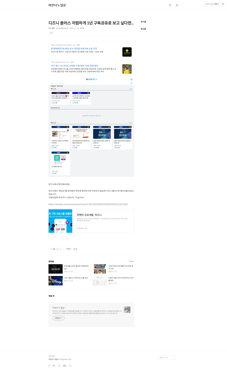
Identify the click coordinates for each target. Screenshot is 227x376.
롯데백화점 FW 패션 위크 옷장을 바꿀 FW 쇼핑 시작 (74, 48)
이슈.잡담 (51, 28)
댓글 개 (51, 295)
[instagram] (59, 365)
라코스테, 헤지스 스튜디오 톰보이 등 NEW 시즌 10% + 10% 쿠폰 (77, 51)
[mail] (70, 365)
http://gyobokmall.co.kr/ (60, 62)
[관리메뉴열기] (223, 4)
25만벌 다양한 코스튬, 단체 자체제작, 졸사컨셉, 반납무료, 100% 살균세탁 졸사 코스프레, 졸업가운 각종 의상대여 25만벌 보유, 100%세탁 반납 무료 (83, 70)
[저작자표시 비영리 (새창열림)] (75, 249)
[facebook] (49, 365)
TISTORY (51, 356)
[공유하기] (57, 249)
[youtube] (64, 365)
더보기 (131, 261)
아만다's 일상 (57, 5)
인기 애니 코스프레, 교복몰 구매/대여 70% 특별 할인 (74, 65)
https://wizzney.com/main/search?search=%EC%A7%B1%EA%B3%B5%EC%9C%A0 (88, 204)
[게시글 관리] (60, 249)
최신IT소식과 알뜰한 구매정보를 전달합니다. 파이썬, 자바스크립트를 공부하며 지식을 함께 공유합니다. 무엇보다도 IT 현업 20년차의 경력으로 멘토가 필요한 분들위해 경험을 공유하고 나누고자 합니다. (87, 312)
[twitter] (53, 365)
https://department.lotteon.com (63, 45)
